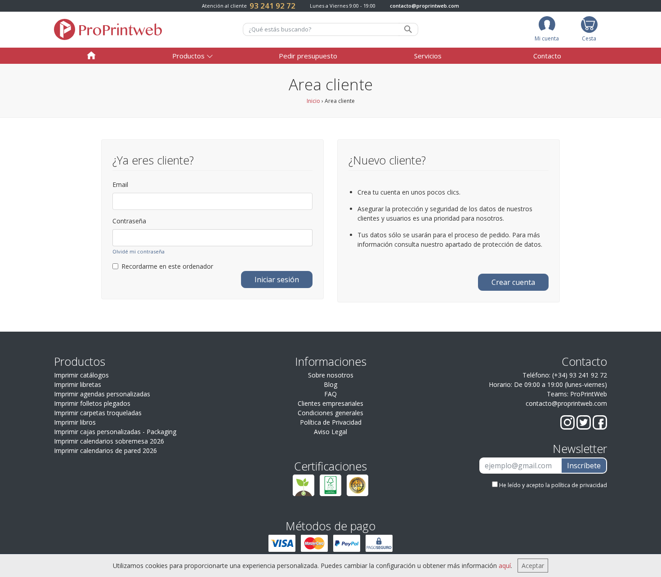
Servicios (428, 55)
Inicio (313, 101)
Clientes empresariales (330, 403)
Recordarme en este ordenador (167, 266)
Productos (188, 55)
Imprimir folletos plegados (92, 403)
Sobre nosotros (330, 375)
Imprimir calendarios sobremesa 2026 (109, 441)
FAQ (330, 394)
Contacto (547, 55)
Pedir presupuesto (308, 55)
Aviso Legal (330, 431)
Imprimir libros (75, 422)
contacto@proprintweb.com (424, 5)
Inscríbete (584, 465)
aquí (505, 565)
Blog (330, 384)
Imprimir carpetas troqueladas (98, 412)
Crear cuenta (513, 282)
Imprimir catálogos (81, 375)
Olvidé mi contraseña (138, 251)
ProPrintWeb (588, 394)
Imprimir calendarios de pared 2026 (105, 450)
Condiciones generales (330, 412)
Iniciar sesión (277, 279)
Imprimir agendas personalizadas (102, 394)
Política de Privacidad (331, 422)
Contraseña (129, 221)
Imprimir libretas (77, 384)
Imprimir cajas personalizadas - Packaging (115, 431)
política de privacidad (579, 485)
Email (120, 184)
